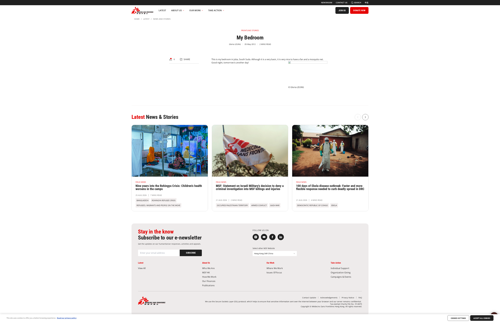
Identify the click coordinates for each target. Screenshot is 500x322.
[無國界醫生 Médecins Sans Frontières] (142, 10)
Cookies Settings (458, 318)
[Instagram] (256, 237)
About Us (176, 10)
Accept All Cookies (481, 318)
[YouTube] (264, 237)
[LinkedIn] (281, 237)
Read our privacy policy (66, 318)
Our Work (195, 10)
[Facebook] (272, 237)
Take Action (215, 10)
